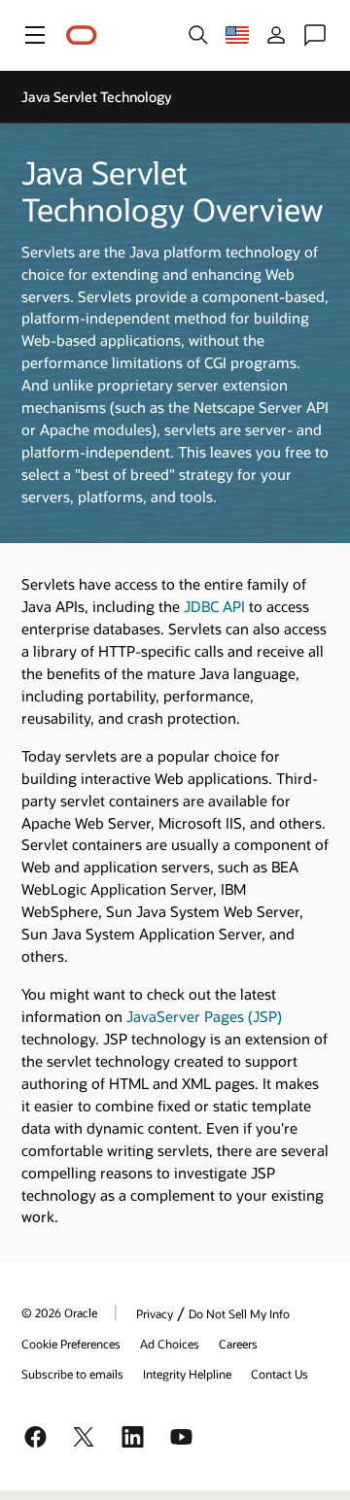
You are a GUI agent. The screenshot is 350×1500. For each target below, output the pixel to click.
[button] (35, 35)
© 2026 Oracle (59, 1312)
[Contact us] (315, 35)
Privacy (154, 1313)
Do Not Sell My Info (239, 1313)
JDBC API (214, 606)
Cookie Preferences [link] (71, 1343)
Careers (238, 1343)
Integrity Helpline (187, 1373)
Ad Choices (169, 1343)
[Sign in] (276, 35)
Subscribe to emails (72, 1373)
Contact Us (279, 1373)
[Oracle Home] (81, 35)
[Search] (198, 35)
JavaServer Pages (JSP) (204, 1016)
